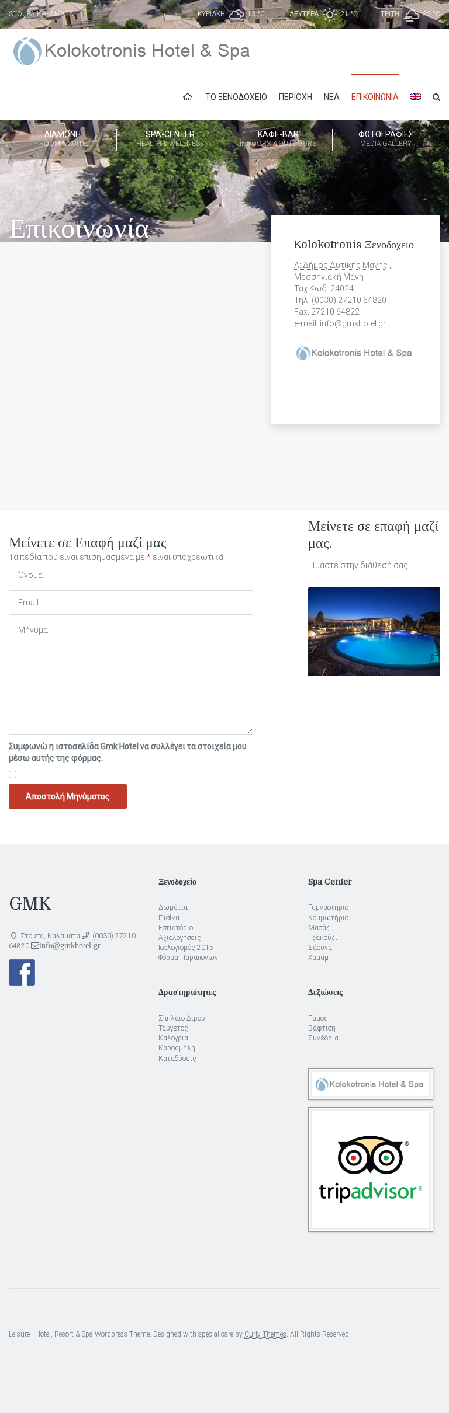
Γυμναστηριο (328, 907)
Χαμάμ (318, 957)
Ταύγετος (173, 1028)
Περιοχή (295, 97)
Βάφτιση (322, 1028)
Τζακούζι (322, 938)
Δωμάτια (173, 907)
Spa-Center (170, 139)
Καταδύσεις (177, 1058)
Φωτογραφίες (385, 139)
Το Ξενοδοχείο (236, 97)
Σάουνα (320, 948)
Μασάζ (319, 928)
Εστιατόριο (175, 928)
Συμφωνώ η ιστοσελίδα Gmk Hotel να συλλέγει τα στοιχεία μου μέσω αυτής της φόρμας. (128, 752)
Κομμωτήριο (328, 918)
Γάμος (318, 1018)
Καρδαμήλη (176, 1048)
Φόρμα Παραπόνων (188, 957)
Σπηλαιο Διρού (181, 1018)
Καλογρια (173, 1038)
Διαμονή (63, 139)
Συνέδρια (323, 1038)
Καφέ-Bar (278, 139)
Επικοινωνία (375, 97)
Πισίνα (168, 918)
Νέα (332, 97)
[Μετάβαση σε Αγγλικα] (415, 97)
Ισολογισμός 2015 (185, 948)
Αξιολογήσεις (179, 938)
